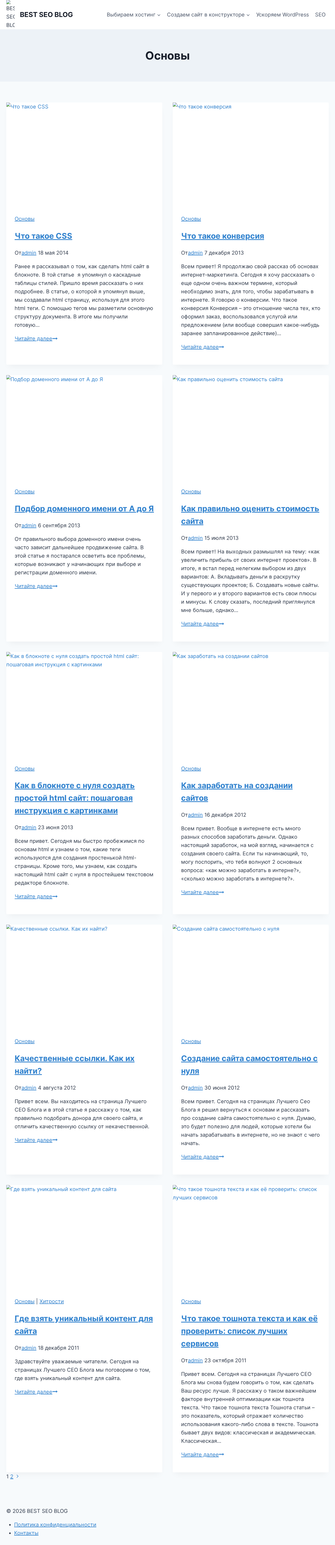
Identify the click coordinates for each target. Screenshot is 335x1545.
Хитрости (52, 1301)
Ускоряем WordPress (282, 15)
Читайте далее (36, 338)
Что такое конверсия (222, 236)
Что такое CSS (43, 236)
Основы (25, 219)
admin (28, 253)
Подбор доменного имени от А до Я (84, 508)
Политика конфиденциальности (55, 1524)
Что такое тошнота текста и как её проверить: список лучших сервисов (249, 1331)
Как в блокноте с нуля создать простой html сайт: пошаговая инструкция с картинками (75, 798)
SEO (320, 15)
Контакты (26, 1533)
